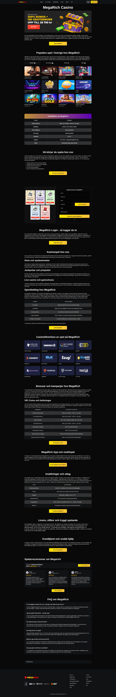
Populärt (32, 62)
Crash (65, 62)
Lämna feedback (84, 565)
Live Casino (48, 62)
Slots (82, 62)
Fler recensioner (58, 590)
